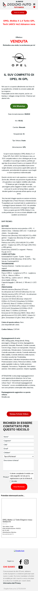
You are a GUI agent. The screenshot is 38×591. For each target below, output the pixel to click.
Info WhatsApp (19, 106)
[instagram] (26, 562)
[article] (19, 518)
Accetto (14, 481)
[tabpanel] (20, 1)
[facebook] (20, 562)
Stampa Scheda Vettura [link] (19, 414)
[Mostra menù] (34, 4)
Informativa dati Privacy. (12, 583)
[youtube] (20, 567)
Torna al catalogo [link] (19, 12)
